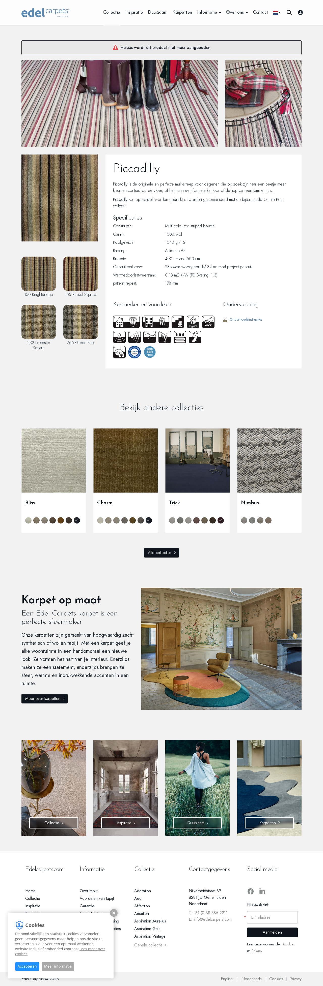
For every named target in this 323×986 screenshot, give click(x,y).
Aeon (139, 898)
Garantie (87, 906)
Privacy (257, 950)
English (227, 979)
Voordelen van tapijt (97, 898)
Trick (174, 503)
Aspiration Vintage (150, 936)
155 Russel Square (80, 294)
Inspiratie (134, 12)
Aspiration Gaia (147, 929)
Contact (260, 12)
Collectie (111, 12)
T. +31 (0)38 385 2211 (208, 913)
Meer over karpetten (42, 698)
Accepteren (27, 966)
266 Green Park (80, 342)
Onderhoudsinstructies (246, 319)
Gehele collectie (148, 945)
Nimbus (250, 503)
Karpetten (182, 12)
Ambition (141, 913)
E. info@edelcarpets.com (210, 919)
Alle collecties (160, 553)
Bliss (30, 503)
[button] (276, 12)
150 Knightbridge (38, 294)
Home (30, 891)
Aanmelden (272, 932)
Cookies (288, 944)
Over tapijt (88, 891)
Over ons (235, 12)
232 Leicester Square (38, 345)
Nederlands (252, 979)
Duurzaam (157, 12)
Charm (105, 503)
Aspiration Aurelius (150, 921)
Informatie (208, 12)
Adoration (142, 891)
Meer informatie (58, 966)
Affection (142, 906)
